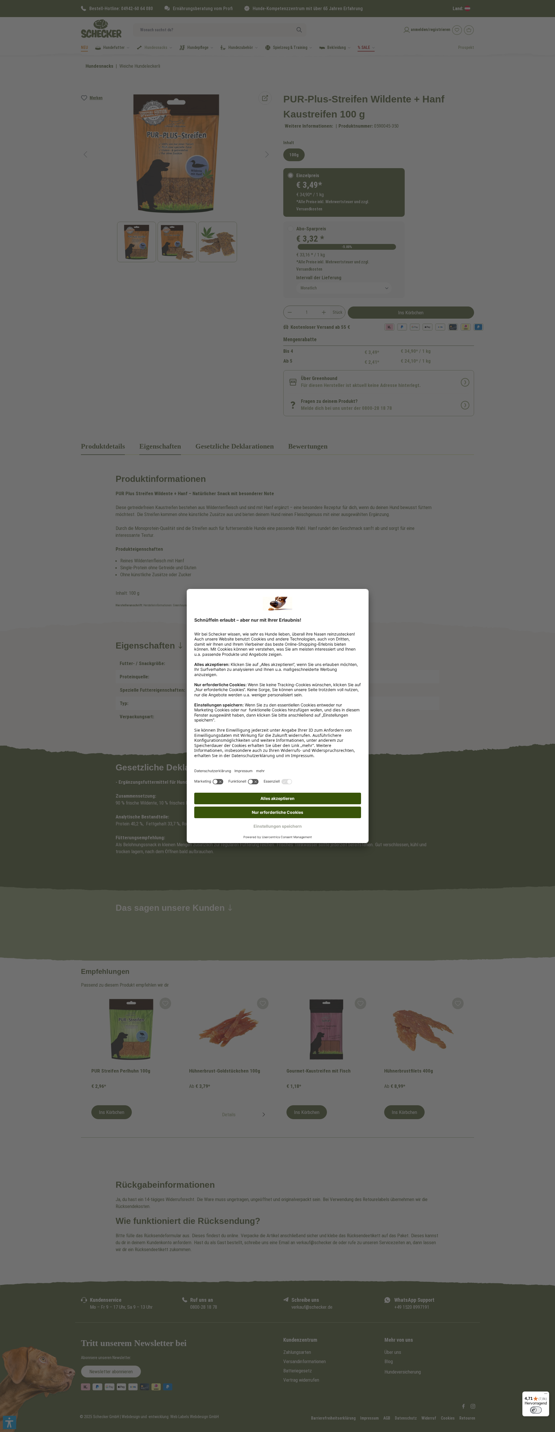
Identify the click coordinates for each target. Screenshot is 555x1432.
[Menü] (545, 1394)
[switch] (536, 1410)
